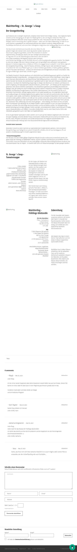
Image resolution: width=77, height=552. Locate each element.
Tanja (8, 358)
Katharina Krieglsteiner (16, 423)
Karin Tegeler (13, 405)
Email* (32, 532)
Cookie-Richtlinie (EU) (38, 549)
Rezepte (9, 9)
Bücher (54, 9)
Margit (11, 375)
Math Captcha (9, 505)
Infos (35, 9)
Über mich (44, 9)
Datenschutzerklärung (22, 539)
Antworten (65, 375)
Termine (18, 9)
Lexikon (38, 13)
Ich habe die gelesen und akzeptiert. (25, 539)
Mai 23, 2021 (19, 375)
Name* (7, 532)
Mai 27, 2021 (22, 448)
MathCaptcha (11, 508)
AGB (29, 549)
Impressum (22, 549)
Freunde (63, 9)
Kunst (27, 9)
